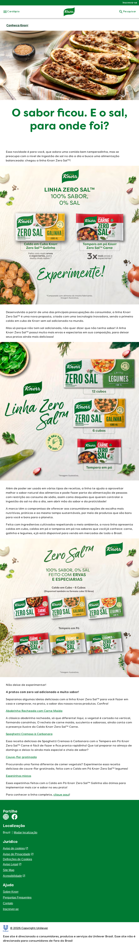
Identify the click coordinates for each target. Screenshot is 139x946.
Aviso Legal (10, 864)
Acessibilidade (12, 875)
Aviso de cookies (14, 848)
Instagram (6, 817)
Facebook (14, 817)
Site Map (8, 870)
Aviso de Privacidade (16, 854)
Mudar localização (25, 832)
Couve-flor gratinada (21, 757)
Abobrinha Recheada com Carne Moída (34, 711)
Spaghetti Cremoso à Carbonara (29, 734)
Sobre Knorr (10, 891)
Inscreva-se (130, 3)
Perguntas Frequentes (17, 897)
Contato (8, 903)
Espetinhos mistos (18, 776)
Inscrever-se (11, 909)
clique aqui (61, 794)
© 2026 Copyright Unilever (29, 928)
